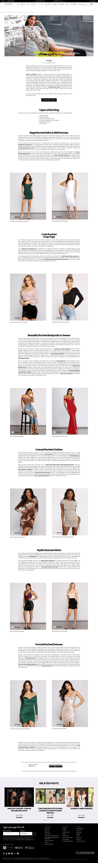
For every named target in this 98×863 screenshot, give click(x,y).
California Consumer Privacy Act (52, 835)
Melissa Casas (32, 766)
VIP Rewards (47, 832)
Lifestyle (15, 12)
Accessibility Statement (68, 841)
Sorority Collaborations (68, 837)
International (79, 837)
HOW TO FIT (52, 766)
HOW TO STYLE (58, 766)
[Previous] (33, 1)
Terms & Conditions (49, 840)
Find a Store (47, 828)
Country (22, 830)
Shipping (78, 834)
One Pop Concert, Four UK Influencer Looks (19, 810)
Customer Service (80, 828)
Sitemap (46, 842)
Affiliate (64, 834)
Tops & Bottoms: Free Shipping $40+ (37, 1)
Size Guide (78, 839)
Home (1, 12)
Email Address (7, 830)
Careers (64, 830)
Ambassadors (66, 839)
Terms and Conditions (20, 838)
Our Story (65, 828)
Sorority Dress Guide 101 (81, 809)
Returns (78, 835)
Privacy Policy (28, 838)
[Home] (8, 4)
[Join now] (34, 833)
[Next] (64, 1)
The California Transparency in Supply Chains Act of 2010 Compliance (35, 858)
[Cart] (91, 4)
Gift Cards (47, 830)
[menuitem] (18, 4)
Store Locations (10, 1)
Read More (19, 817)
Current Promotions (80, 841)
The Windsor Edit (7, 12)
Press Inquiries (66, 835)
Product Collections (49, 844)
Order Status (79, 832)
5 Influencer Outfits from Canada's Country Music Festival (50, 811)
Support (3, 1)
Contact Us (78, 830)
